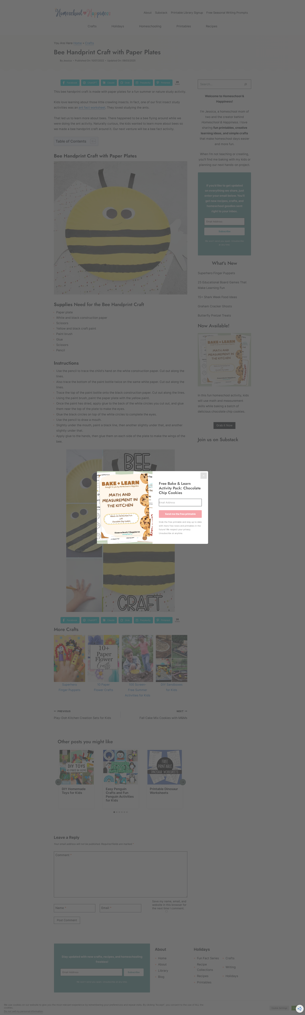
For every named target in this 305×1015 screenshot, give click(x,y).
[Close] (203, 475)
